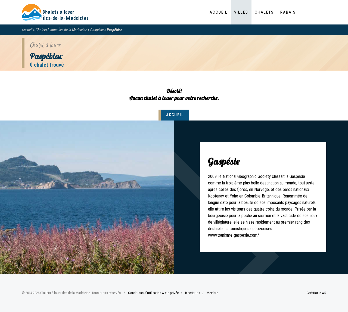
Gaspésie (97, 30)
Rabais (288, 12)
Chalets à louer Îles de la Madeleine (61, 30)
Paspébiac (114, 30)
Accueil (219, 12)
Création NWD (316, 293)
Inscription (192, 293)
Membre (212, 293)
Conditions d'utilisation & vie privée (153, 293)
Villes (241, 12)
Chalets (264, 12)
